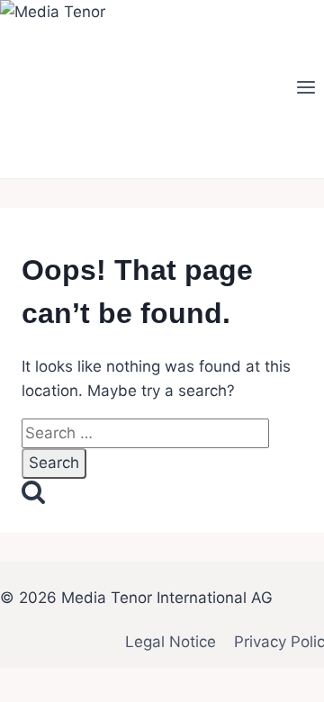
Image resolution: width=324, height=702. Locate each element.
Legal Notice (170, 642)
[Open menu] (305, 89)
